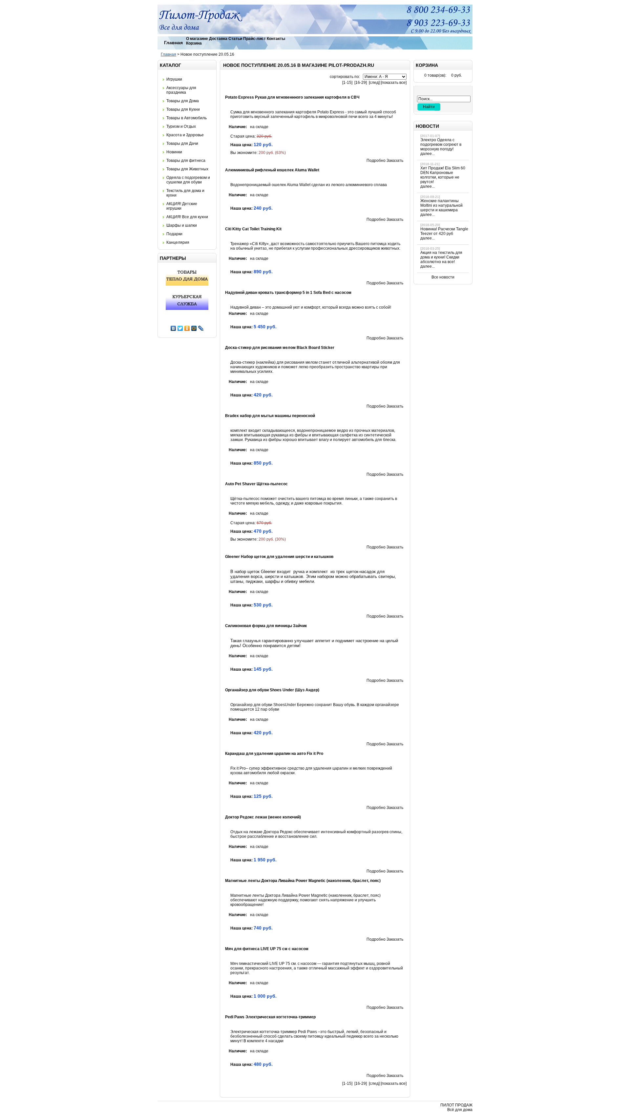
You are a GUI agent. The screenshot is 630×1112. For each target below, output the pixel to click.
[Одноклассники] (187, 328)
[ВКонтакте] (173, 328)
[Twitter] (180, 328)
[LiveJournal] (201, 328)
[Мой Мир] (194, 328)
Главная (173, 42)
